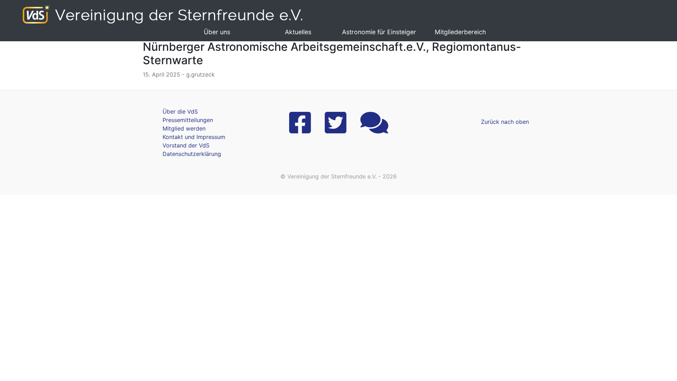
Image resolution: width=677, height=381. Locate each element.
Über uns (217, 32)
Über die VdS (180, 111)
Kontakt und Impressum (194, 136)
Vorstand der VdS (186, 145)
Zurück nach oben (505, 121)
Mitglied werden (184, 128)
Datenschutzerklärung (192, 153)
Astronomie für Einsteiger (379, 32)
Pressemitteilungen (188, 119)
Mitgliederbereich (460, 32)
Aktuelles (298, 32)
